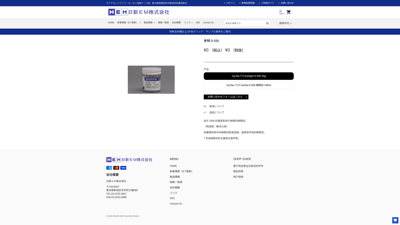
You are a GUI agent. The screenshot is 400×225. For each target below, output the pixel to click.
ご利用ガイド (267, 3)
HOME (173, 166)
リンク (173, 192)
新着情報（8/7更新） (182, 171)
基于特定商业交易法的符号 (248, 166)
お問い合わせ (287, 3)
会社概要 (175, 187)
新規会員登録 (248, 3)
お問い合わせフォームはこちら (225, 96)
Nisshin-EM (117, 216)
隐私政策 (238, 171)
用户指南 (238, 176)
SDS (172, 198)
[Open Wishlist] (395, 220)
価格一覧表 (176, 182)
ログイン (230, 3)
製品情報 (175, 176)
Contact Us (176, 203)
